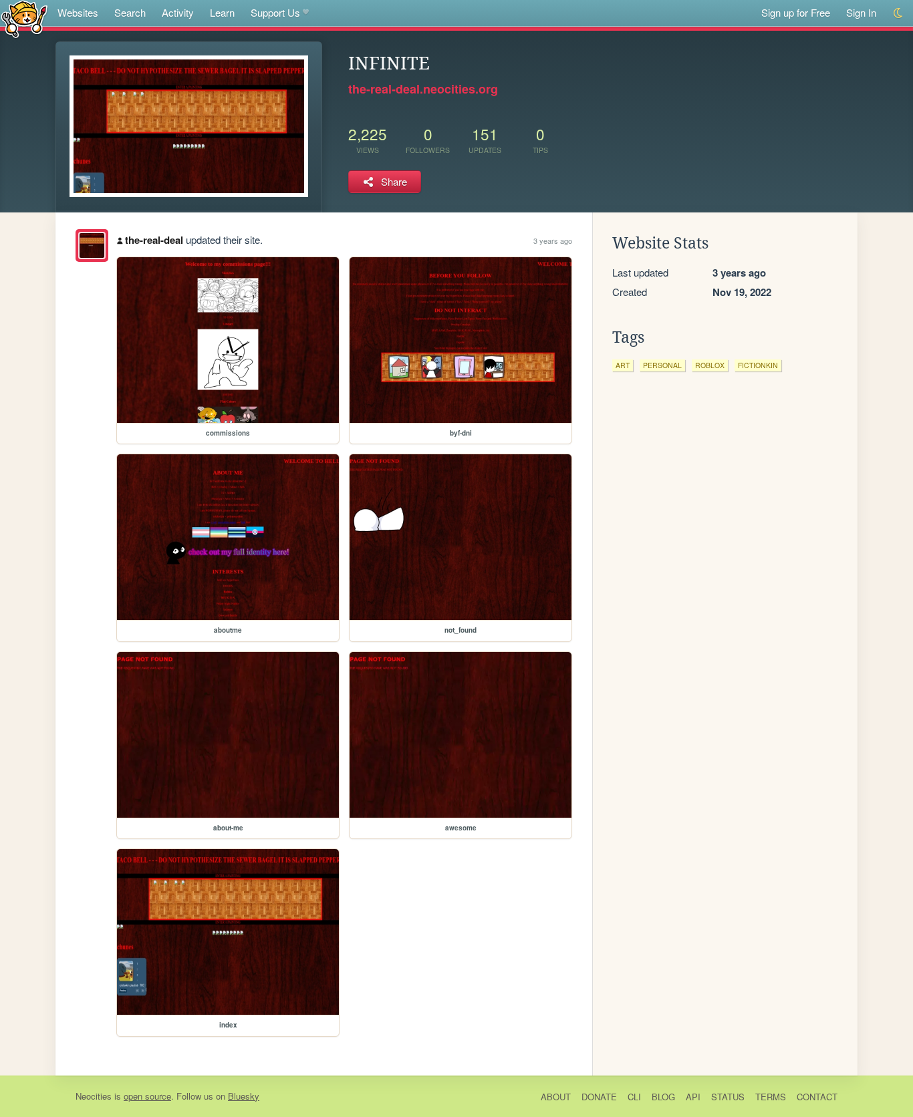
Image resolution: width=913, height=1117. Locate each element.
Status (728, 1096)
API (693, 1096)
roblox (710, 365)
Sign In (861, 12)
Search (130, 12)
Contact (817, 1096)
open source (147, 1096)
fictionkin (758, 365)
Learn (222, 12)
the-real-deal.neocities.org (423, 89)
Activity (178, 12)
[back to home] (24, 18)
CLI (634, 1096)
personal (662, 365)
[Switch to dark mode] (898, 13)
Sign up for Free (795, 12)
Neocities (94, 1096)
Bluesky (243, 1096)
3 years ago (552, 240)
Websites (77, 12)
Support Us (275, 12)
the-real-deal (154, 239)
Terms (770, 1096)
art (623, 365)
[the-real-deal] (92, 245)
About (556, 1096)
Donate (599, 1096)
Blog (663, 1096)
